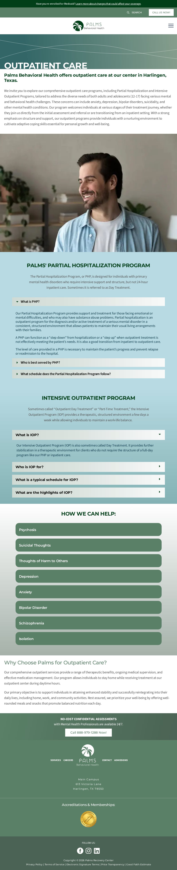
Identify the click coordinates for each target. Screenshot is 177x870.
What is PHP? (30, 301)
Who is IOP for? (30, 467)
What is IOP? (27, 435)
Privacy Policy (34, 864)
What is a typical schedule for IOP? (47, 480)
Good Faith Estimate (138, 864)
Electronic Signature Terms (82, 864)
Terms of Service (54, 864)
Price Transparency (112, 864)
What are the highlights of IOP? (44, 492)
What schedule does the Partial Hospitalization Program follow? (66, 374)
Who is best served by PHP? (40, 362)
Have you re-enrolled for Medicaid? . (88, 3)
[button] (88, 301)
